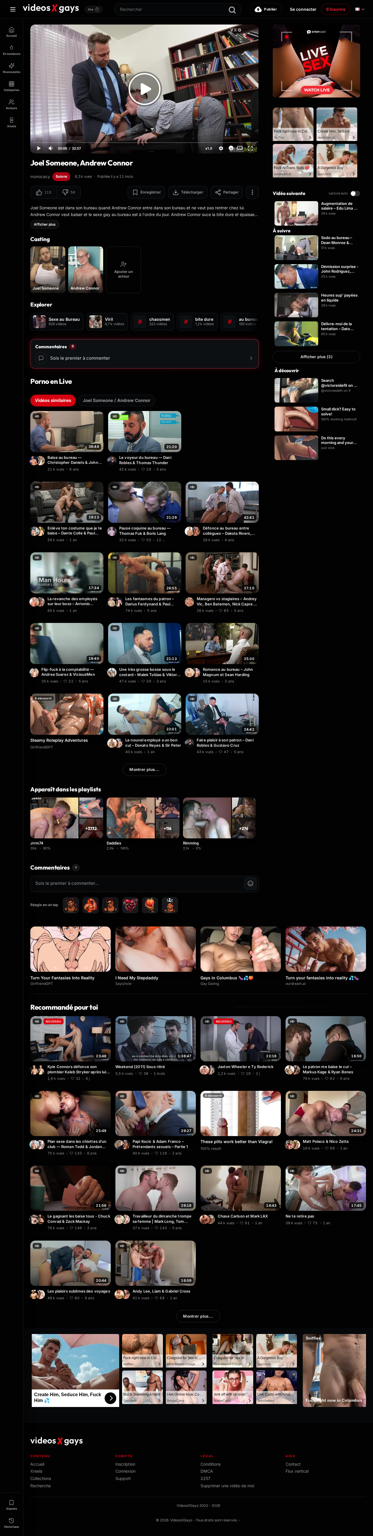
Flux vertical (297, 1471)
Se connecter (303, 9)
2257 (205, 1478)
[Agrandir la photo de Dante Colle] (35, 531)
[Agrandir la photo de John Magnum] (190, 672)
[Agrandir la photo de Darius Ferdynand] (119, 602)
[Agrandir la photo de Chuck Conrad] (35, 1219)
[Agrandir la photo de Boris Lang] (112, 531)
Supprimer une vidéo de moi (227, 1485)
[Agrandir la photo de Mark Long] (120, 1219)
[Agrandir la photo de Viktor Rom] (112, 672)
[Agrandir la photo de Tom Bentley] (126, 1219)
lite (93, 9)
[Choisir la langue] (360, 9)
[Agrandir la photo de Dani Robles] (112, 460)
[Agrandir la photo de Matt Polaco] (290, 1144)
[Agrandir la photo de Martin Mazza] (41, 602)
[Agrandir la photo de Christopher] (41, 460)
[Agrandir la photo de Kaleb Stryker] (35, 1069)
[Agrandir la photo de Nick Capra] (190, 602)
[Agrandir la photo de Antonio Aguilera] (35, 602)
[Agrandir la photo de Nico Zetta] (296, 1144)
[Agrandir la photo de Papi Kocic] (120, 1144)
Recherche (40, 1485)
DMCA (206, 1471)
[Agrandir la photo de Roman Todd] (35, 1144)
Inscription (125, 1464)
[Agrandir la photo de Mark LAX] (211, 1219)
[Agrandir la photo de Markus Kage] (296, 1069)
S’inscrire (335, 9)
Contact (293, 1464)
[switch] (355, 193)
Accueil (37, 1464)
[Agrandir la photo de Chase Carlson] (205, 1219)
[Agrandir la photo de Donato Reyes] (119, 743)
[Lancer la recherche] (232, 9)
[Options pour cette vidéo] (100, 468)
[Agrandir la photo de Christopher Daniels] (35, 460)
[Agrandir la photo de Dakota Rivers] (196, 531)
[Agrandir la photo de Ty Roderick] (211, 1069)
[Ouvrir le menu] (13, 9)
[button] (44, 192)
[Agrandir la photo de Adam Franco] (126, 1144)
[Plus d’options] (252, 192)
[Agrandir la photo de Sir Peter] (112, 743)
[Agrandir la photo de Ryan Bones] (290, 1069)
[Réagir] (231, 148)
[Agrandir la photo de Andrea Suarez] (35, 672)
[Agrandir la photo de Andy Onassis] (41, 1294)
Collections (40, 1478)
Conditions (210, 1464)
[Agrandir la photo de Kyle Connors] (41, 1069)
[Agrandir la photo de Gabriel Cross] (120, 1294)
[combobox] (178, 9)
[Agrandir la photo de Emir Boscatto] (35, 1294)
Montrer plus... (144, 769)
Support (123, 1478)
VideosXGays (181, 1520)
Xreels (36, 1471)
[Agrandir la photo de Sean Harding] (196, 672)
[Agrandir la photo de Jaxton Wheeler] (205, 1069)
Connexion (125, 1471)
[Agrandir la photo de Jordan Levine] (41, 1144)
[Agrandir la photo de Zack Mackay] (41, 1219)
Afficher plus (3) (316, 356)
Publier (270, 9)
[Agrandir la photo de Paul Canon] (41, 531)
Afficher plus (45, 224)
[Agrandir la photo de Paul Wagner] (112, 602)
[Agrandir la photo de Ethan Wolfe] (190, 531)
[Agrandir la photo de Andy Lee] (126, 1294)
